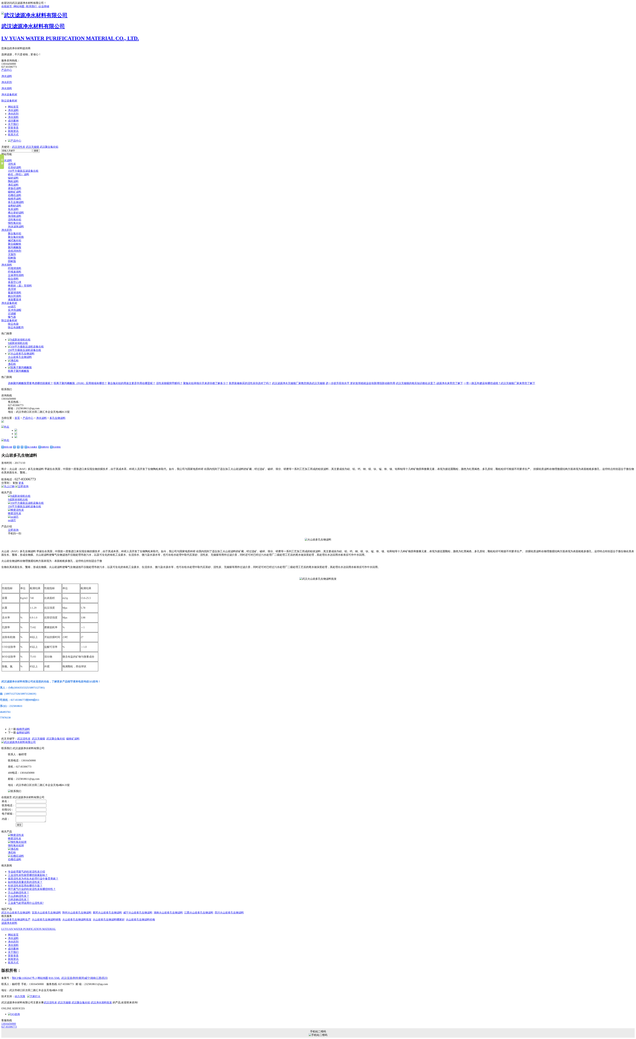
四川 (104, 978)
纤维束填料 (14, 271)
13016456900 (8, 1023)
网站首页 (13, 106)
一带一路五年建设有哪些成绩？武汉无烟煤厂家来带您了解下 (499, 383)
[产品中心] (14, 140)
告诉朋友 (57, 447)
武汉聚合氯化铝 (49, 146)
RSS (51, 978)
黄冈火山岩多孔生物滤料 (107, 912)
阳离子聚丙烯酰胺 (18, 371)
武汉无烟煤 (32, 146)
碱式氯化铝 (14, 240)
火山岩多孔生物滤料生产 (15, 919)
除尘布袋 (13, 323)
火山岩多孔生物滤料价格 (140, 919)
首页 (17, 418)
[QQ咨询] (14, 1014)
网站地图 (42, 978)
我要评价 (45, 447)
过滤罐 (12, 313)
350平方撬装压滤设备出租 (23, 170)
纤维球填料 (14, 268)
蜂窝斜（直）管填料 (20, 285)
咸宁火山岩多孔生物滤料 (137, 912)
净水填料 (6, 88)
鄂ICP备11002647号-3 (24, 978)
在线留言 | (7, 6)
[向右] (5, 440)
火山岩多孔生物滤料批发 (76, 919)
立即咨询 (13, 530)
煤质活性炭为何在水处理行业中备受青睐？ (33, 878)
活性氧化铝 (14, 219)
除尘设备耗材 (9, 100)
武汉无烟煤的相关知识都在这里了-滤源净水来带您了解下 (429, 383)
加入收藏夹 (32, 447)
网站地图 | (20, 6)
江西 (98, 978)
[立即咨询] (21, 486)
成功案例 (13, 120)
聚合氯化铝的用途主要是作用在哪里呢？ (131, 383)
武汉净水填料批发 (101, 1002)
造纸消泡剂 (14, 250)
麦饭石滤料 (14, 188)
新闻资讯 (13, 131)
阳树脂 (12, 257)
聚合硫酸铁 (14, 243)
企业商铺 (44, 6)
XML (57, 978)
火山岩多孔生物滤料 (20, 357)
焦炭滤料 (13, 209)
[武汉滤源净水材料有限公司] (34, 15)
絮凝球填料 (14, 292)
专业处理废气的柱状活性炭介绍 (26, 871)
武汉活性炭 (18, 146)
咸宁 (87, 978)
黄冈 (81, 978)
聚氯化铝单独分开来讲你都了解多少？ (205, 383)
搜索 (36, 150)
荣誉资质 (13, 127)
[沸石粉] (13, 360)
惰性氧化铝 (14, 223)
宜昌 (69, 978)
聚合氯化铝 (14, 233)
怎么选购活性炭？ (18, 892)
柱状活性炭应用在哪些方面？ (25, 885)
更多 (21, 482)
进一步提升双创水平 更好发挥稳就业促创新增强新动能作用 (360, 383)
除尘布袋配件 (16, 327)
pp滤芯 (12, 306)
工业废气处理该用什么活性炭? (26, 903)
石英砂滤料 (14, 167)
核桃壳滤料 (14, 198)
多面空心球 (14, 282)
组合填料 (13, 278)
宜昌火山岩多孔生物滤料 (46, 912)
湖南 (93, 978)
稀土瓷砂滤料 (16, 212)
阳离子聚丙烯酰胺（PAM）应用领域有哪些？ (80, 383)
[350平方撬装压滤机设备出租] (26, 346)
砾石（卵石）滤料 (18, 174)
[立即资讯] (8, 486)
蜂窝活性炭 (14, 513)
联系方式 (13, 134)
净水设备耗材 (9, 94)
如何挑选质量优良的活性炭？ (25, 882)
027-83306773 (9, 1026)
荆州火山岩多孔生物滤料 (76, 912)
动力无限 (20, 996)
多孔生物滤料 (16, 202)
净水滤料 (6, 76)
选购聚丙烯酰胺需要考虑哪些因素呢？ (30, 383)
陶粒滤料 (13, 181)
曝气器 (12, 317)
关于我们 (13, 124)
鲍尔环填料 (14, 296)
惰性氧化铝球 (16, 845)
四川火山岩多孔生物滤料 (229, 912)
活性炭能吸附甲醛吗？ (169, 383)
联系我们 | (32, 6)
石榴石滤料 (14, 195)
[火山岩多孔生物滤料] (21, 353)
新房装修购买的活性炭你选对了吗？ (250, 383)
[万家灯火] (33, 996)
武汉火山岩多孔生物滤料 (15, 912)
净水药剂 (6, 82)
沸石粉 (12, 364)
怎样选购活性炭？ (18, 899)
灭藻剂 (12, 254)
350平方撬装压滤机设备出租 (24, 350)
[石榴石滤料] (16, 855)
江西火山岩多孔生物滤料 (198, 912)
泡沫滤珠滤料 (16, 226)
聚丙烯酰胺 (14, 247)
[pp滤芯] (13, 516)
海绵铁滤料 (14, 216)
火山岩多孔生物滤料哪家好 (109, 919)
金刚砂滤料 (14, 205)
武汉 (64, 978)
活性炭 (12, 163)
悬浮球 (12, 289)
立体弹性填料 (16, 275)
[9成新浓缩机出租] (19, 339)
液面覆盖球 (14, 299)
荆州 (75, 978)
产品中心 (6, 70)
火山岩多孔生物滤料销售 (46, 919)
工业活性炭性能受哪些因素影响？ (28, 875)
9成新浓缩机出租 (18, 343)
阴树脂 (12, 261)
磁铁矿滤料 (14, 191)
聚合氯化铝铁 (16, 237)
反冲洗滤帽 (14, 310)
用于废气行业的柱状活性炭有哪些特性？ (32, 889)
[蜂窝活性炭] (16, 509)
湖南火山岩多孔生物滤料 (168, 912)
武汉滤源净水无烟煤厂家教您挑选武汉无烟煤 (298, 383)
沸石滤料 (13, 184)
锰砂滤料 (13, 177)
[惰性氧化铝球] (17, 842)
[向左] (5, 426)
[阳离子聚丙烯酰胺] (20, 367)
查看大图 (8, 447)
